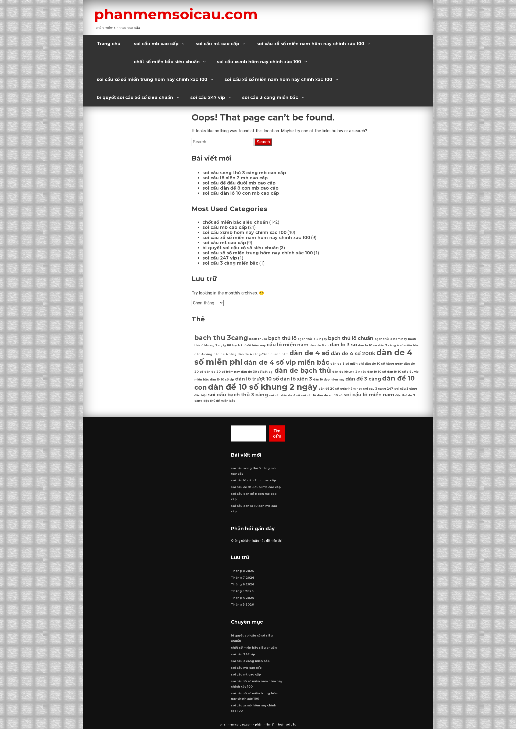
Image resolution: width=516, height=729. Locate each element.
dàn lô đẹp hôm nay (328, 379)
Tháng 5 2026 (242, 591)
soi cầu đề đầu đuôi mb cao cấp (238, 183)
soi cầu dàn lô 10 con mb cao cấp (240, 193)
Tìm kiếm (277, 433)
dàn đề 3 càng (363, 379)
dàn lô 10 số (376, 372)
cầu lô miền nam (288, 345)
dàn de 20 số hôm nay (222, 372)
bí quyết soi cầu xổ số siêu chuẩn (135, 97)
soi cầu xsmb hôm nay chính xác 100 (259, 61)
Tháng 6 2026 (242, 584)
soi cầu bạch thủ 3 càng (238, 395)
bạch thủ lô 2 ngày (312, 339)
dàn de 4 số (309, 353)
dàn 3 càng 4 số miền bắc (398, 345)
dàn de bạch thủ (302, 370)
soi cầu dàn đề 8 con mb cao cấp (240, 188)
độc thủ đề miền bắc (219, 401)
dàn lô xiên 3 (296, 379)
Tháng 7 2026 (242, 577)
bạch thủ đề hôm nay (249, 345)
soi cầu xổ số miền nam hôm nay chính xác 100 (310, 43)
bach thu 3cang (221, 338)
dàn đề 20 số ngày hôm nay (340, 388)
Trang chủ (108, 43)
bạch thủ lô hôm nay (390, 339)
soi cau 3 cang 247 (378, 388)
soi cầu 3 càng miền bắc (270, 97)
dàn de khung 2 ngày (349, 372)
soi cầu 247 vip (207, 97)
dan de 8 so (319, 345)
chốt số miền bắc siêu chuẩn (167, 61)
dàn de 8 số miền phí (347, 363)
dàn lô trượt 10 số (257, 379)
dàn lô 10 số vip (222, 379)
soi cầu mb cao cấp (156, 43)
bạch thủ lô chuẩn (350, 338)
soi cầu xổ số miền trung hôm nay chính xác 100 (152, 79)
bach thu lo (258, 339)
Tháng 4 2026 (242, 598)
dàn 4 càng (203, 354)
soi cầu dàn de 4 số (284, 395)
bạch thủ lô (282, 338)
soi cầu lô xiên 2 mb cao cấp (235, 177)
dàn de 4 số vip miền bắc (286, 362)
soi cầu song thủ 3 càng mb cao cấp (244, 172)
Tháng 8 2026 (242, 571)
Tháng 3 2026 (242, 604)
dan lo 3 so (343, 345)
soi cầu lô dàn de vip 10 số (321, 395)
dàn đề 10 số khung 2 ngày (262, 387)
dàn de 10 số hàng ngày (384, 363)
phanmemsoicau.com (176, 14)
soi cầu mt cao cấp (217, 43)
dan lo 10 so (367, 345)
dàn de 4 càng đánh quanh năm (263, 354)
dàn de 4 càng (224, 354)
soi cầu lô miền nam (368, 395)
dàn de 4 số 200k (353, 353)
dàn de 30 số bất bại (257, 372)
